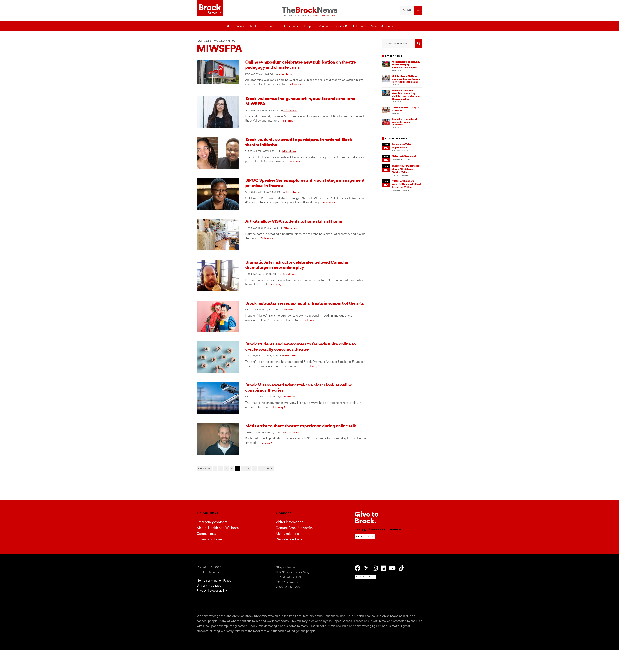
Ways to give (363, 536)
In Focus (358, 26)
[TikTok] (401, 568)
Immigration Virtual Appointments (402, 146)
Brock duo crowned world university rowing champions (405, 122)
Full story (294, 84)
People (308, 26)
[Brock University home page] (210, 8)
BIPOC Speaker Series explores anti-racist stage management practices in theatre (304, 183)
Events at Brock (396, 138)
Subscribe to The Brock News (323, 16)
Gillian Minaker (286, 73)
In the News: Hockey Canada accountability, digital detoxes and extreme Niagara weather (406, 94)
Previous (204, 468)
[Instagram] (375, 568)
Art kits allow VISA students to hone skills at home (293, 221)
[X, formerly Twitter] (366, 568)
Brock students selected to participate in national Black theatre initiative (298, 142)
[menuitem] (411, 10)
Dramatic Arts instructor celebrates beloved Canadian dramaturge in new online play (297, 265)
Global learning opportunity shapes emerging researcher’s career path (406, 64)
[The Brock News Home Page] (309, 10)
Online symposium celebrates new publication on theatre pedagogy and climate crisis (300, 64)
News (240, 26)
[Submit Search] (418, 43)
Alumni (324, 26)
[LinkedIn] (383, 568)
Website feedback (289, 539)
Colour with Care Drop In (404, 156)
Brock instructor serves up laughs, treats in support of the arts (304, 303)
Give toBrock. (366, 517)
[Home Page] (228, 26)
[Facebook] (357, 568)
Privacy (202, 590)
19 (243, 468)
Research (270, 26)
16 (226, 468)
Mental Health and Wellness (218, 528)
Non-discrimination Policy (214, 580)
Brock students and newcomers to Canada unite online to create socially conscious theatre (300, 346)
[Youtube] (392, 568)
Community (290, 26)
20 (249, 468)
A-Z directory (364, 576)
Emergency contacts (212, 522)
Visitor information (289, 522)
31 (260, 468)
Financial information (212, 539)
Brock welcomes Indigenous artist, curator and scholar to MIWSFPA (300, 101)
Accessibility (218, 590)
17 (232, 468)
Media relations (287, 533)
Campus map (207, 533)
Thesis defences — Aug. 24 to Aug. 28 (405, 109)
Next (268, 468)
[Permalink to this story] (218, 83)
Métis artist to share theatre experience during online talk (300, 426)
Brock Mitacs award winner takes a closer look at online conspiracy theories (298, 387)
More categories (382, 26)
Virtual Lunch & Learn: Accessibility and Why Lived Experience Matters (406, 184)
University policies (209, 585)
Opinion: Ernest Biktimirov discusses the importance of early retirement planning (406, 79)
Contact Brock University (294, 528)
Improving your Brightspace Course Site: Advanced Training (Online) (406, 169)
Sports (339, 26)
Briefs (254, 26)
